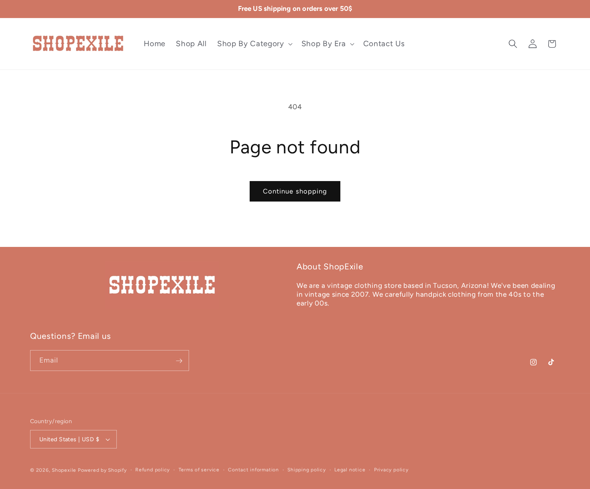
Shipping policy (306, 470)
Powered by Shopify (102, 470)
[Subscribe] (179, 360)
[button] (254, 44)
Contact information (253, 470)
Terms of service (199, 470)
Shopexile (64, 470)
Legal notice (349, 470)
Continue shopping (295, 191)
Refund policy (152, 470)
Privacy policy (391, 470)
